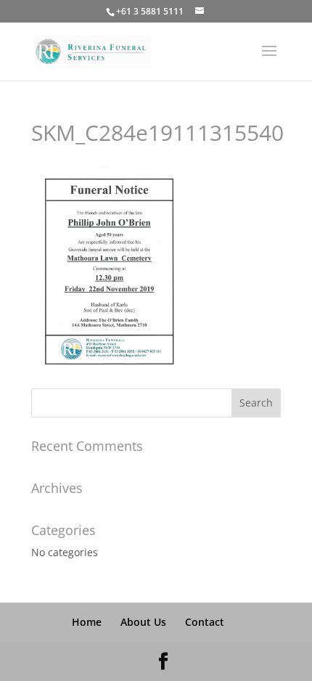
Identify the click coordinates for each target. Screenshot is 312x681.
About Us (143, 622)
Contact (204, 622)
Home (87, 622)
